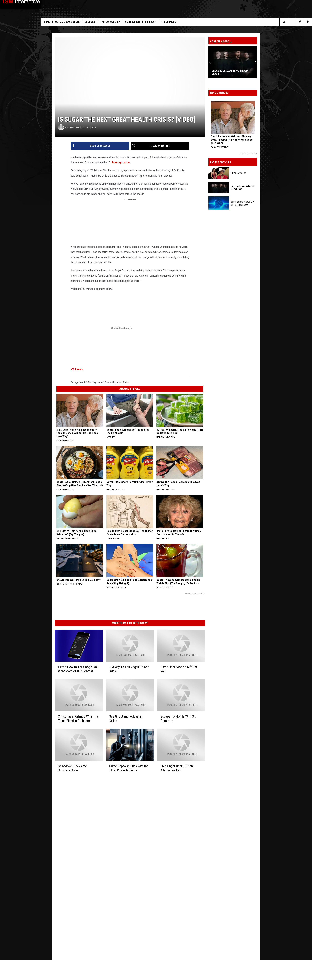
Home (47, 22)
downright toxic (120, 162)
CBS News (77, 369)
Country (92, 382)
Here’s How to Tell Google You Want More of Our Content (78, 669)
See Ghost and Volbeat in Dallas (126, 719)
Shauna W (69, 127)
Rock (125, 382)
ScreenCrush (132, 22)
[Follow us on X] (308, 22)
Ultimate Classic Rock (67, 22)
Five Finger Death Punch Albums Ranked (177, 768)
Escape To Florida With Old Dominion (178, 719)
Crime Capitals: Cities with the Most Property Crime (128, 768)
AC (85, 382)
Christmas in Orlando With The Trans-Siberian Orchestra (78, 719)
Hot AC (100, 382)
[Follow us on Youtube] (292, 22)
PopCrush (150, 22)
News (108, 382)
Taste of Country (110, 22)
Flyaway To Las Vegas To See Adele (129, 669)
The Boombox (168, 22)
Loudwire (90, 22)
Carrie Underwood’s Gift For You (179, 669)
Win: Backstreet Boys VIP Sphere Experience (231, 72)
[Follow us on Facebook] (300, 22)
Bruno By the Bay (238, 173)
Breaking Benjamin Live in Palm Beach (242, 187)
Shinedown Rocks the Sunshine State (72, 768)
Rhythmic (117, 382)
